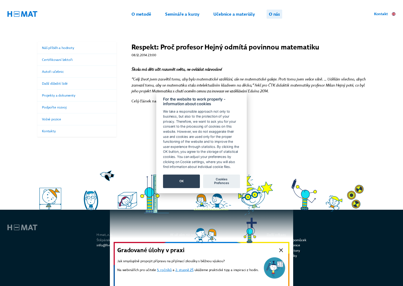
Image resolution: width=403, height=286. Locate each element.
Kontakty (49, 131)
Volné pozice (51, 119)
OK (181, 181)
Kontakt (381, 14)
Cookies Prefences (221, 181)
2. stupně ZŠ (184, 270)
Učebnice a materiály (234, 14)
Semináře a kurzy (182, 14)
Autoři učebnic (53, 72)
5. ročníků (164, 270)
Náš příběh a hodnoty (58, 48)
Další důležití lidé (55, 83)
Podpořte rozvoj (54, 107)
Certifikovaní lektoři (57, 60)
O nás (274, 14)
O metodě (141, 14)
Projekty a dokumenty (58, 95)
